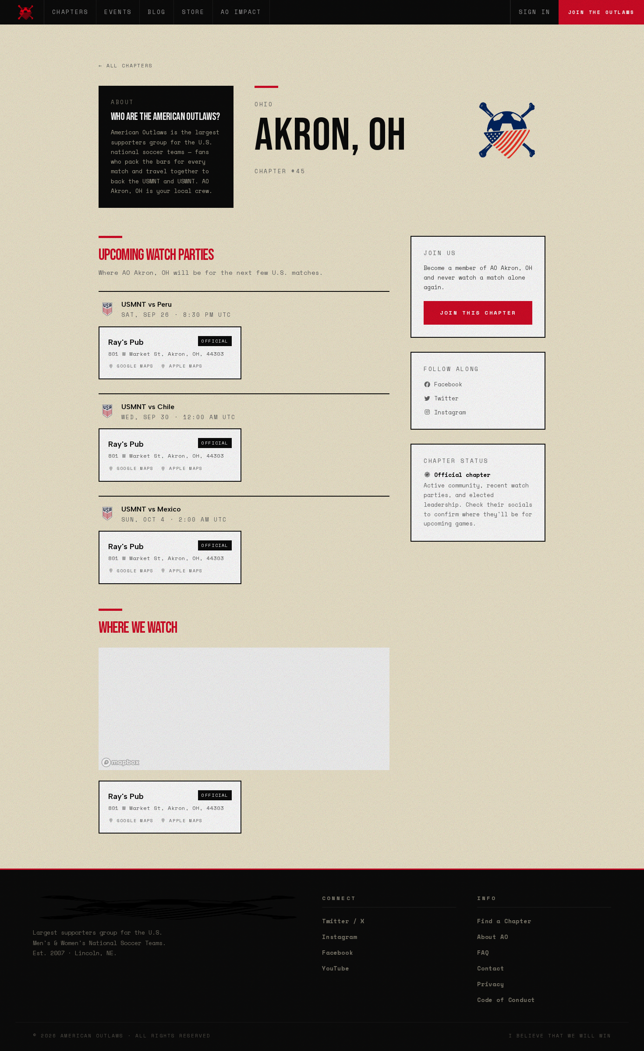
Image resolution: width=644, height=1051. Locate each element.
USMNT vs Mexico (151, 509)
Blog (157, 12)
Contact (490, 968)
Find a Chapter (504, 921)
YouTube (335, 968)
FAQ (482, 952)
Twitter (445, 398)
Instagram (448, 412)
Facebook (446, 384)
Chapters (70, 12)
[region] (244, 709)
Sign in (534, 12)
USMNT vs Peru (146, 304)
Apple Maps (184, 366)
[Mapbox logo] (120, 762)
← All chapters (126, 65)
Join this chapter (478, 312)
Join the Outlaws (601, 12)
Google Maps (133, 366)
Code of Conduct (506, 999)
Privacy (490, 984)
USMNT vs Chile (147, 407)
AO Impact (241, 12)
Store (193, 12)
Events (117, 12)
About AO (492, 936)
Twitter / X (343, 921)
